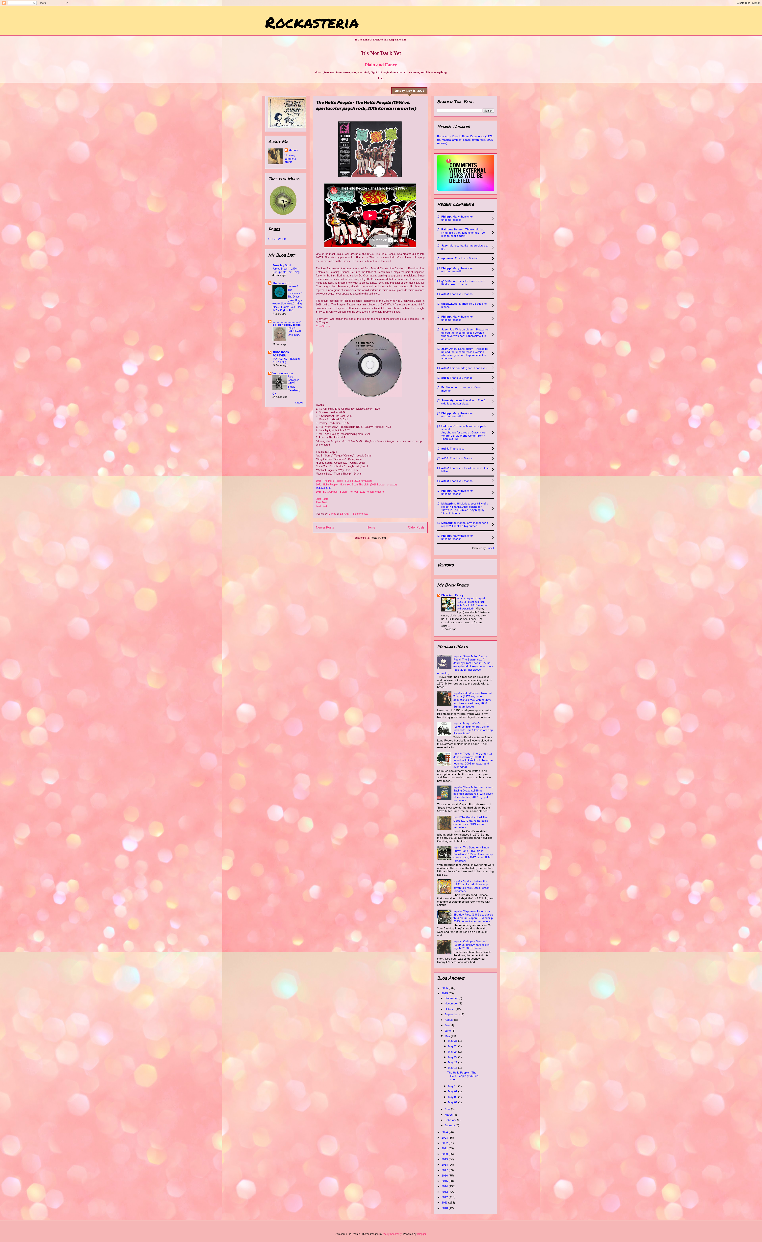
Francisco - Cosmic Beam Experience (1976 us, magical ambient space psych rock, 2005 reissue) (465, 140)
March (449, 1114)
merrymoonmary (392, 1233)
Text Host (321, 506)
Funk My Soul (281, 265)
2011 (445, 1202)
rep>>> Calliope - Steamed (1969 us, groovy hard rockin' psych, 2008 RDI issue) (471, 945)
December (452, 998)
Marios (293, 150)
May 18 (453, 1067)
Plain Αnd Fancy (452, 595)
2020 (445, 1153)
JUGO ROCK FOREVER (280, 354)
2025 (445, 993)
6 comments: (361, 513)
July (447, 1025)
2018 (445, 1164)
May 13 (453, 1086)
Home (371, 527)
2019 (445, 1159)
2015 (445, 1180)
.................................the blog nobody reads (286, 323)
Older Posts (416, 527)
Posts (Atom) (378, 537)
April (448, 1109)
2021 (445, 1148)
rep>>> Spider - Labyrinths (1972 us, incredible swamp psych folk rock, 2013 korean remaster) (471, 886)
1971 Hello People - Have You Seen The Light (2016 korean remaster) (356, 484)
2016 (445, 1175)
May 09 (453, 1091)
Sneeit (490, 548)
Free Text (321, 502)
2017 (445, 1170)
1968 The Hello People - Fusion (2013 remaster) (344, 480)
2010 (445, 1208)
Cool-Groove (323, 326)
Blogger (421, 1233)
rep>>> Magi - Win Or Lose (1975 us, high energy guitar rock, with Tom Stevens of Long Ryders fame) (473, 728)
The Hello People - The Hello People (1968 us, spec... (463, 1076)
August (449, 1019)
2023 (445, 1137)
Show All (299, 402)
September (452, 1014)
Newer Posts (325, 527)
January (450, 1125)
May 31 (453, 1040)
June (448, 1030)
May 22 (453, 1057)
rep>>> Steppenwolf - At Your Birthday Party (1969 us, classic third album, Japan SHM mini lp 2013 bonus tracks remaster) (473, 916)
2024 (445, 1132)
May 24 (453, 1051)
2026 (445, 988)
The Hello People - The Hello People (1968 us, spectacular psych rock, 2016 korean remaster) (366, 105)
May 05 (453, 1097)
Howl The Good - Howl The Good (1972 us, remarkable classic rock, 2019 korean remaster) (470, 822)
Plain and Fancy (381, 64)
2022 (445, 1143)
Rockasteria (312, 22)
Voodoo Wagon (282, 373)
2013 (445, 1191)
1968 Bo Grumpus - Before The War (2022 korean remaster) (350, 491)
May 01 (453, 1102)
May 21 (453, 1062)
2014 (445, 1186)
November (452, 1003)
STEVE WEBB (277, 239)
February (451, 1120)
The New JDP (281, 283)
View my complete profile (290, 158)
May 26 (453, 1046)
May (448, 1036)
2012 (445, 1197)
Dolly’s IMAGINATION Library (294, 331)
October (450, 1009)
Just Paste (322, 498)
